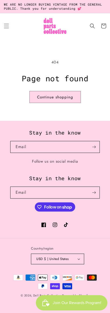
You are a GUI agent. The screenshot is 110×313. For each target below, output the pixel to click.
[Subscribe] (94, 147)
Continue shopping (55, 97)
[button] (6, 26)
